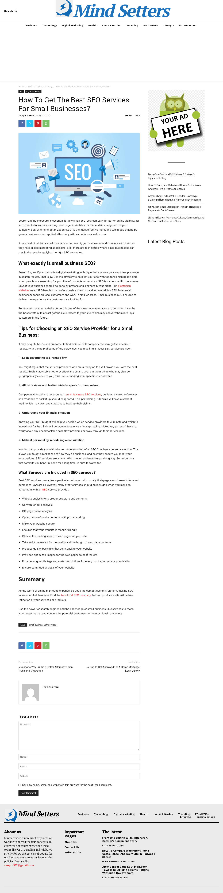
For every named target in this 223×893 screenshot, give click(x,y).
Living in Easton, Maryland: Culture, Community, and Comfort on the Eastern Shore (176, 219)
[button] (11, 11)
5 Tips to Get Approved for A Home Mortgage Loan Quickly (113, 668)
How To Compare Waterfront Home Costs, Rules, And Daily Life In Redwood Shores (174, 187)
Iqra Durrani (28, 115)
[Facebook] (21, 123)
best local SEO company (76, 595)
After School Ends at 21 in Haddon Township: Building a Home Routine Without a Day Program (174, 198)
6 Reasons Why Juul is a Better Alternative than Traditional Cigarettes (45, 668)
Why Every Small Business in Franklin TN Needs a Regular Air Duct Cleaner (174, 208)
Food (105, 845)
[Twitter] (29, 123)
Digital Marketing (44, 86)
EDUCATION (108, 877)
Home (21, 86)
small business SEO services (83, 394)
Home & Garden (111, 861)
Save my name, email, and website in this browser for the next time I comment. (67, 784)
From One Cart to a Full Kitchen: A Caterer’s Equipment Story (171, 176)
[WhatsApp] (46, 123)
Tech (30, 86)
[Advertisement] (111, 55)
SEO (45, 489)
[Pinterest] (37, 123)
